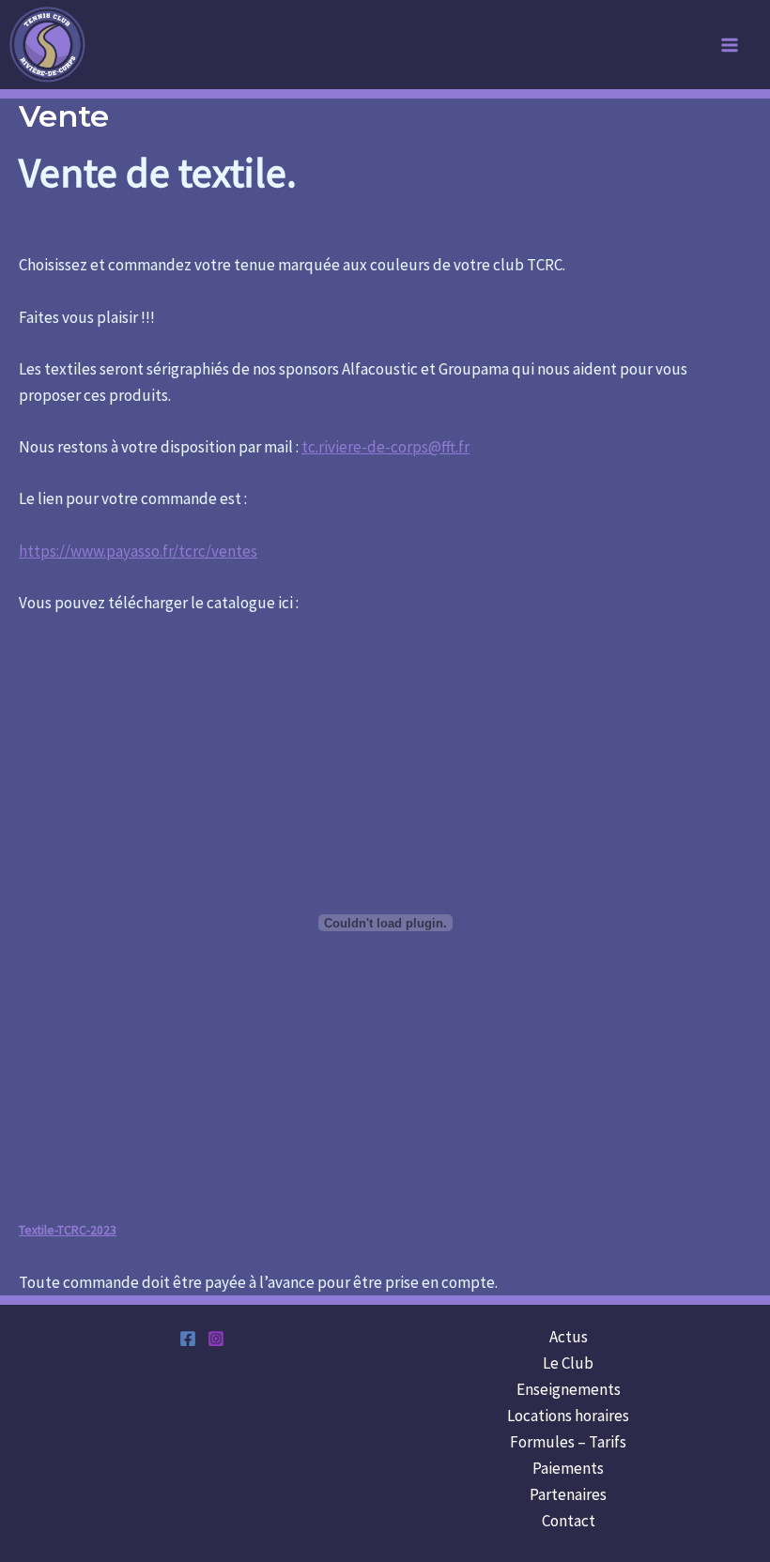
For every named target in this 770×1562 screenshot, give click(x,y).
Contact (568, 1520)
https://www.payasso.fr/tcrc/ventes (138, 551)
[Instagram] (216, 1338)
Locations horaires (568, 1415)
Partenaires (568, 1494)
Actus (568, 1336)
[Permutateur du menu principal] (730, 45)
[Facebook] (187, 1338)
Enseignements (568, 1389)
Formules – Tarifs (568, 1442)
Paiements (568, 1468)
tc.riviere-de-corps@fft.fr (385, 446)
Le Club (568, 1363)
